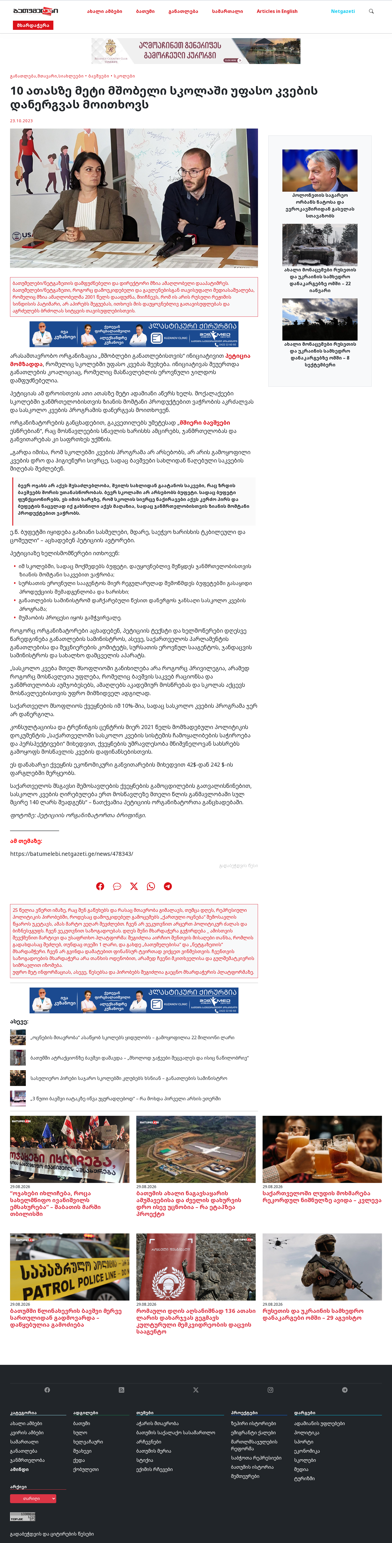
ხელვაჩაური (88, 1442)
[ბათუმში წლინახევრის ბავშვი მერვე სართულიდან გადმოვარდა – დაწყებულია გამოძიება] (69, 1267)
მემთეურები (245, 1476)
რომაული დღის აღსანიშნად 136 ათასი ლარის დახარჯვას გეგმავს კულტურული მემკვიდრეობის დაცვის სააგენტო (196, 1321)
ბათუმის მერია (153, 1451)
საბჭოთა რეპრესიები (256, 1458)
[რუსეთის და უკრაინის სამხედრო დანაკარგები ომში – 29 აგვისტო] (322, 1267)
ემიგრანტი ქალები (253, 1432)
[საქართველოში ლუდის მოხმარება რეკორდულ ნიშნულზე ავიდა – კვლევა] (322, 1149)
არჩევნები (148, 1442)
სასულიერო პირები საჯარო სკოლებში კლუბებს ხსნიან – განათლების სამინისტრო (128, 1078)
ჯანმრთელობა (27, 1460)
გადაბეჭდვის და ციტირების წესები (52, 1534)
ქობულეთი (86, 1469)
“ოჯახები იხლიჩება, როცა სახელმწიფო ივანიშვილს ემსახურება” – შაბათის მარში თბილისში (55, 1203)
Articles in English (277, 11)
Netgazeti (343, 11)
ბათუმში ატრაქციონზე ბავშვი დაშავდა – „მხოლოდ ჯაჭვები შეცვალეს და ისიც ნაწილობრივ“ (139, 1058)
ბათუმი (145, 11)
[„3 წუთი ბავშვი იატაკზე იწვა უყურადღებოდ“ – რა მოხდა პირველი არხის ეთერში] (18, 1098)
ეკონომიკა (307, 1451)
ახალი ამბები (104, 11)
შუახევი (82, 1451)
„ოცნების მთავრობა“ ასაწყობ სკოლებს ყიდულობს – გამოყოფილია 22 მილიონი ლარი (132, 1037)
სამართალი (227, 11)
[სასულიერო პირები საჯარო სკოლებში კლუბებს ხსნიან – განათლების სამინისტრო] (18, 1077)
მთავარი (47, 76)
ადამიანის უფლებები (319, 1423)
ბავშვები (98, 76)
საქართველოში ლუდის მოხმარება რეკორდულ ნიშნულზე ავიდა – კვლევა (322, 1196)
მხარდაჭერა (33, 25)
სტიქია (144, 1460)
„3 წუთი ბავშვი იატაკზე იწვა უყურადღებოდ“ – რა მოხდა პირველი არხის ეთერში (125, 1098)
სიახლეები (71, 76)
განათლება (183, 11)
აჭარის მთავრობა (157, 1423)
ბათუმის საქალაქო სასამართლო (175, 1432)
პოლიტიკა (306, 1432)
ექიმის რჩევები (154, 1469)
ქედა (79, 1460)
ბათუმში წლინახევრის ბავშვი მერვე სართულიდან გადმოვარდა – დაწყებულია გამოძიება (66, 1317)
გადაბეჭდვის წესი (239, 865)
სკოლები (124, 76)
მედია (301, 1469)
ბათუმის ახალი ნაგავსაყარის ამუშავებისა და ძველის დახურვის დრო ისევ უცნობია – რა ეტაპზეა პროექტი (188, 1203)
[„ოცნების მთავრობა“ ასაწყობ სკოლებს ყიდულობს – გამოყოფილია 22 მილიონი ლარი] (18, 1037)
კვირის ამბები (27, 1432)
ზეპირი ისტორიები (253, 1423)
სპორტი (303, 1442)
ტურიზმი (304, 1478)
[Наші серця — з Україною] (35, 11)
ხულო (80, 1432)
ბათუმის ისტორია (252, 1467)
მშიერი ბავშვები (205, 422)
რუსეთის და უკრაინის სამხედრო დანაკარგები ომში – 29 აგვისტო (313, 1314)
